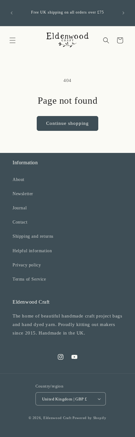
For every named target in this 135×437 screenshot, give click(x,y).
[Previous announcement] (12, 13)
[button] (12, 40)
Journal (20, 208)
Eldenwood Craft (57, 418)
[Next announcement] (123, 13)
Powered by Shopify (89, 418)
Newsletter (23, 193)
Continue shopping (67, 123)
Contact (20, 222)
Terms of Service (29, 279)
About (18, 179)
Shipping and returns (33, 236)
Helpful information (32, 250)
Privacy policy (27, 265)
